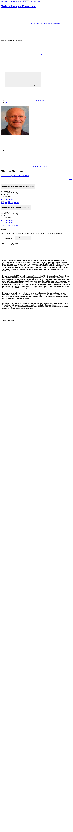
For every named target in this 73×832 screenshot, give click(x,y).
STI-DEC (10, 225)
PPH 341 (7, 201)
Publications (23, 238)
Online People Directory (18, 6)
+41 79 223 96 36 (23, 176)
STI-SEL (10, 203)
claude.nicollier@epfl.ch (9, 176)
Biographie (8, 238)
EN (6, 102)
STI (6, 203)
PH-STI (16, 225)
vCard (70, 179)
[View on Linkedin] (19, 150)
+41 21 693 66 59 (7, 199)
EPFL (2, 203)
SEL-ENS (16, 203)
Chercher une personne (9, 40)
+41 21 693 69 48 (7, 222)
